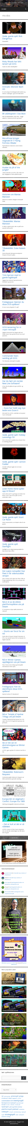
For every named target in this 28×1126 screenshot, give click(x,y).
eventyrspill (18, 1100)
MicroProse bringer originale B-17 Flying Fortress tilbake (11, 140)
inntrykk (4, 1104)
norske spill (17, 1104)
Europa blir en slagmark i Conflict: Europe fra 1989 (13, 800)
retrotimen (21, 1109)
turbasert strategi (6, 1116)
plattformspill (7, 1109)
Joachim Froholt (8, 873)
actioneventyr (7, 1096)
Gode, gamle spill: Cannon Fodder (14, 462)
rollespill (5, 1111)
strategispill (10, 1114)
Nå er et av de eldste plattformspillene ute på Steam (13, 604)
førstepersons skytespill (9, 1103)
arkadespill (5, 1098)
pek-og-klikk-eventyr (15, 1107)
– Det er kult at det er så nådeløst (13, 825)
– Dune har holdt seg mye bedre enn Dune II (13, 409)
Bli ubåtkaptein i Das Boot (14, 113)
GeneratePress (14, 1123)
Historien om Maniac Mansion (11, 195)
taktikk (17, 1114)
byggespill (14, 1098)
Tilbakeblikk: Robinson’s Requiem (12, 773)
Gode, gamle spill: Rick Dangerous (12, 37)
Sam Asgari (7, 882)
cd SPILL (19, 1098)
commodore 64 (7, 1101)
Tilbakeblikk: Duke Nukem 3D (13, 249)
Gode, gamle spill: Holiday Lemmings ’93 (13, 436)
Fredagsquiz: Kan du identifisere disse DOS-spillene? (12, 689)
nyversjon (5, 1107)
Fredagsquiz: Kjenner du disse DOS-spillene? (13, 303)
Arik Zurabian (8, 891)
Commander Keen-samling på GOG (10, 356)
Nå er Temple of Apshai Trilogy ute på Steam (12, 715)
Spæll (3, 1114)
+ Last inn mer (14, 838)
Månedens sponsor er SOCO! (8, 963)
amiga (21, 1096)
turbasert (21, 1114)
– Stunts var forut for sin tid (13, 632)
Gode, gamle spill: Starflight (10, 545)
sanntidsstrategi (17, 1112)
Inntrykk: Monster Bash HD (12, 87)
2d (2, 1096)
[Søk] (23, 1078)
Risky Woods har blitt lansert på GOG (11, 62)
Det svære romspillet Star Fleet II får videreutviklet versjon (13, 573)
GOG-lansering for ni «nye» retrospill (11, 328)
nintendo (12, 1104)
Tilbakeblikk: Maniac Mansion (11, 222)
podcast (15, 1109)
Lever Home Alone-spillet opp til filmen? (13, 489)
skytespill (23, 1112)
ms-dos (8, 1104)
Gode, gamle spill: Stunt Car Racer (13, 518)
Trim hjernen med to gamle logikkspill (11, 276)
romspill (11, 1112)
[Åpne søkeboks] (26, 9)
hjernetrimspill (19, 1103)
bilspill (10, 1098)
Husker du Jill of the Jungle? (11, 168)
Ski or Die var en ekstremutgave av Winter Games (13, 745)
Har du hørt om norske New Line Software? (12, 382)
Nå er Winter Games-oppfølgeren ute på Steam (14, 660)
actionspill (14, 1096)
